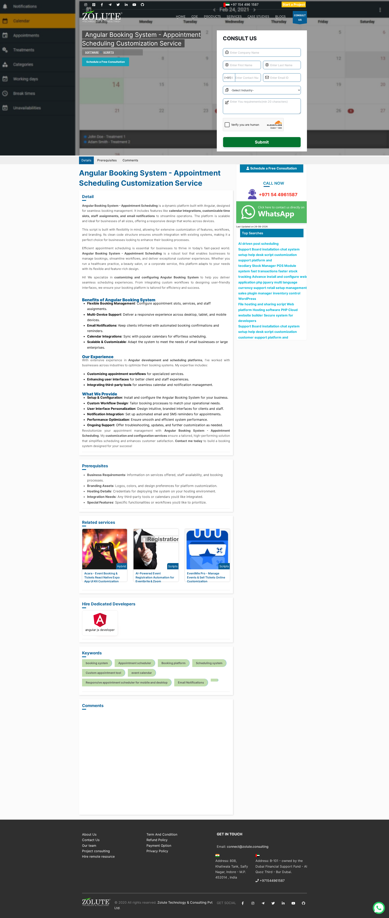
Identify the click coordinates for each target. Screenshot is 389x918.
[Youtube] (134, 4)
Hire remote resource (98, 856)
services (234, 16)
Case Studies (258, 16)
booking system (97, 663)
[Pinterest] (93, 4)
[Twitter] (118, 4)
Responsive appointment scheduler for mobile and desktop (127, 682)
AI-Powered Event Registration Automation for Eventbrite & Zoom (155, 577)
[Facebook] (101, 4)
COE (194, 16)
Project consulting (96, 851)
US (300, 17)
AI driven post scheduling (258, 244)
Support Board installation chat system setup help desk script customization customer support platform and (269, 331)
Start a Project (293, 4)
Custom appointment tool (103, 672)
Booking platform (173, 663)
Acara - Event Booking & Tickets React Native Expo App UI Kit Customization (102, 577)
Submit (262, 142)
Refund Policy (157, 840)
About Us (89, 834)
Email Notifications (191, 682)
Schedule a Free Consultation (105, 61)
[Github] (142, 4)
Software (92, 52)
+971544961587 (272, 881)
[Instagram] (85, 4)
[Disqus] (156, 762)
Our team (89, 845)
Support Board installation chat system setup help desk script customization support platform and (269, 254)
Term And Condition (161, 834)
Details (86, 160)
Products (212, 16)
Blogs (280, 16)
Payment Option (158, 845)
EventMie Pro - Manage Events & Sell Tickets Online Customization (206, 577)
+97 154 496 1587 (244, 4)
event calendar (141, 672)
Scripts (108, 52)
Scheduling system (209, 663)
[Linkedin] (126, 4)
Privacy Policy (157, 851)
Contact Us (90, 840)
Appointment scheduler (134, 663)
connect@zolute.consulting (247, 847)
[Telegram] (109, 4)
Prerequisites (107, 160)
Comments (130, 160)
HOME (181, 16)
